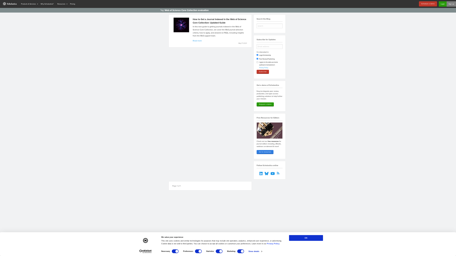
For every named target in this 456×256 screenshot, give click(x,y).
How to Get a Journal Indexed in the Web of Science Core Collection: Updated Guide (219, 21)
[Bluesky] (267, 173)
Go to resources (265, 152)
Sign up (451, 4)
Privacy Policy (273, 244)
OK (306, 238)
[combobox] (270, 26)
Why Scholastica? (47, 4)
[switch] (198, 251)
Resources (61, 4)
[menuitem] (9, 4)
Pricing (72, 4)
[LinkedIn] (261, 173)
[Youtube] (273, 173)
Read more (197, 40)
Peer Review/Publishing (267, 59)
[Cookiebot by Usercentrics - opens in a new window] (145, 251)
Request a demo (265, 104)
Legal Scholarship (265, 55)
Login (443, 4)
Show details (253, 251)
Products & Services (28, 4)
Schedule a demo (428, 4)
